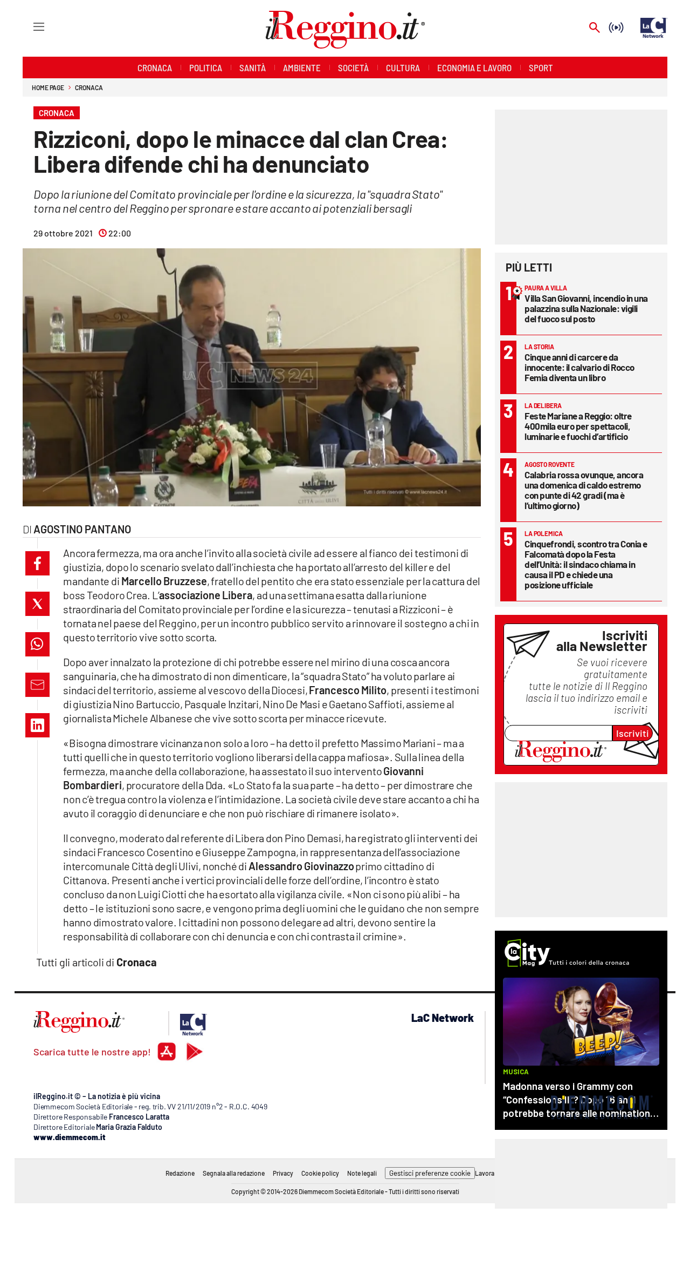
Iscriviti (632, 733)
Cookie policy (320, 1173)
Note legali (362, 1173)
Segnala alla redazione (234, 1173)
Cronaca (88, 87)
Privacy (283, 1173)
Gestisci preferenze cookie (430, 1173)
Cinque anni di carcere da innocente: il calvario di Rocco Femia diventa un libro (579, 367)
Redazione (180, 1173)
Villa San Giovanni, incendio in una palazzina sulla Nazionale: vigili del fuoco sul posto (586, 308)
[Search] (594, 28)
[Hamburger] (29, 26)
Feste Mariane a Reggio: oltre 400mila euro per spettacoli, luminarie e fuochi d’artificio (578, 426)
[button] (37, 563)
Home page (48, 87)
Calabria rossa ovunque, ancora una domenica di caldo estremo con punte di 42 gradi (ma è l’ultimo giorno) (584, 490)
